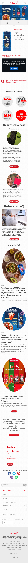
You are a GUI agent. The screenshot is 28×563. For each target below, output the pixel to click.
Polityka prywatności (9, 543)
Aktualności (7, 505)
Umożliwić (15, 68)
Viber (11, 477)
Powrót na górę (19, 520)
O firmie (5, 509)
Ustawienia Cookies (14, 550)
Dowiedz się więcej (14, 166)
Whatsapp (16, 477)
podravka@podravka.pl (12, 458)
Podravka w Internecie (14, 547)
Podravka (14, 3)
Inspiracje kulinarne (9, 502)
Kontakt (10, 464)
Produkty (6, 498)
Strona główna (8, 491)
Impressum (21, 543)
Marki (4, 494)
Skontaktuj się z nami (9, 515)
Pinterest (18, 473)
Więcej (14, 411)
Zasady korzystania (14, 541)
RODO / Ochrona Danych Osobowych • (14, 545)
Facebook (9, 473)
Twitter (14, 473)
